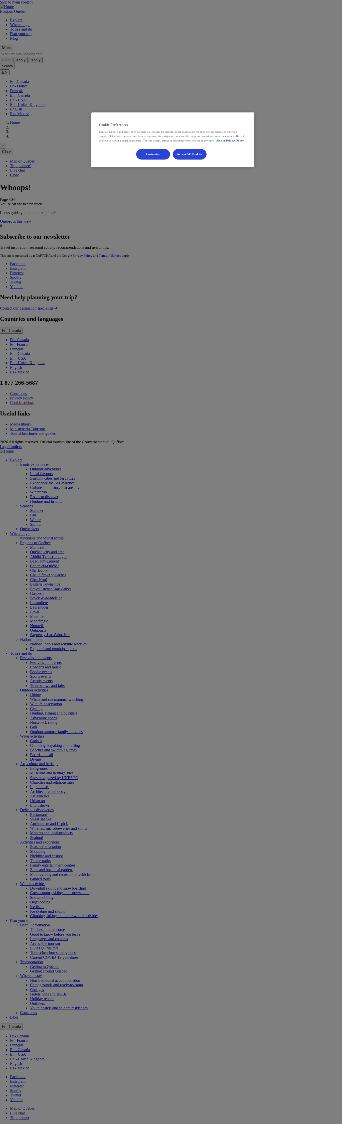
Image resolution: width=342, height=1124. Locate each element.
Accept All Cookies (189, 154)
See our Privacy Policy (230, 140)
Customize (153, 154)
